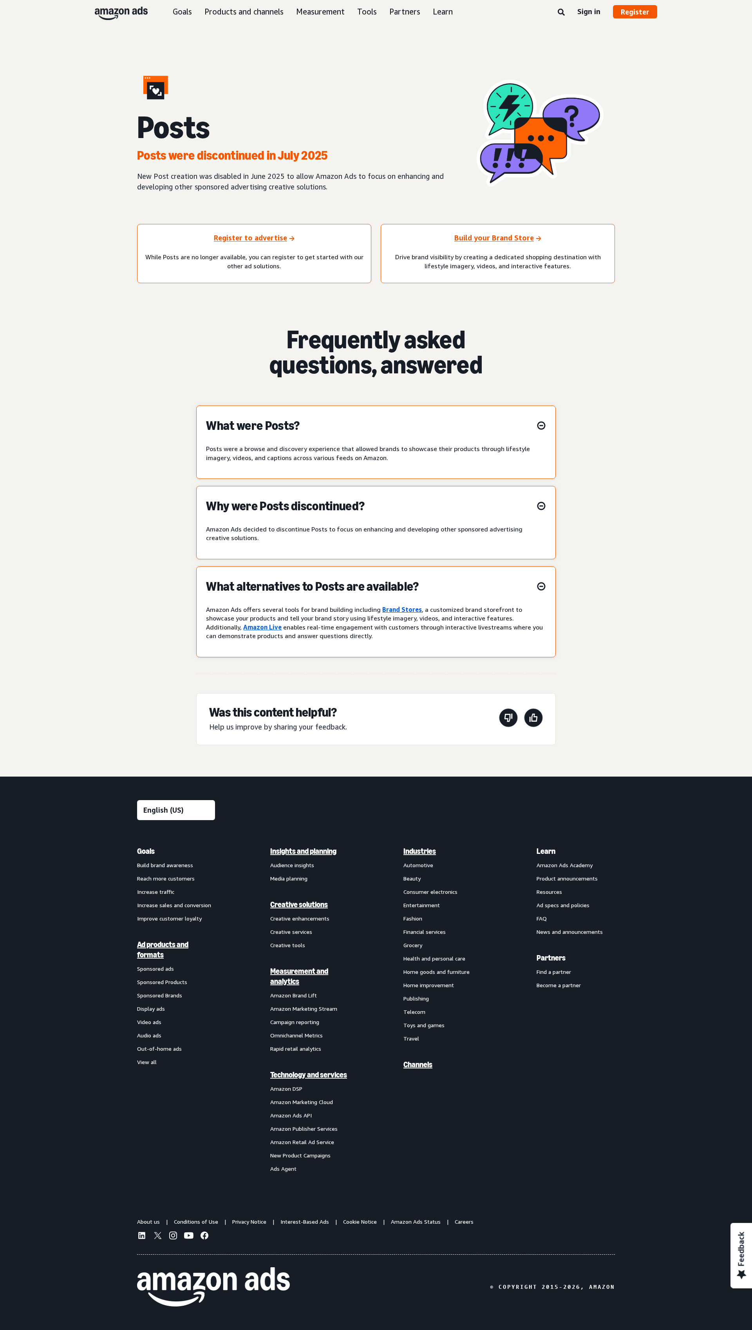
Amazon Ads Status (416, 1221)
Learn (443, 11)
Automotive (418, 865)
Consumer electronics (430, 891)
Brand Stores (402, 609)
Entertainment (421, 905)
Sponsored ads (155, 968)
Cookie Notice (360, 1221)
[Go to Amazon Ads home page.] (213, 1286)
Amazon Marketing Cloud (301, 1102)
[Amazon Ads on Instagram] (173, 1237)
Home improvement (428, 985)
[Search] (561, 12)
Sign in (588, 11)
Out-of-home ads (159, 1048)
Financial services (424, 931)
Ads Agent (283, 1168)
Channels (417, 1064)
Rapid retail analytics (295, 1048)
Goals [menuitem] (146, 851)
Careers (464, 1221)
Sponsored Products (162, 982)
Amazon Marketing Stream (303, 1008)
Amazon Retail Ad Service (302, 1142)
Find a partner (554, 971)
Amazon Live (262, 627)
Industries (419, 851)
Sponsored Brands (159, 995)
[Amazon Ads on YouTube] (188, 1237)
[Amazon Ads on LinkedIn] (141, 1237)
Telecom (414, 1011)
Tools (367, 11)
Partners (404, 11)
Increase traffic (155, 891)
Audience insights (292, 865)
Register (635, 11)
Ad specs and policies (563, 905)
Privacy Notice (249, 1221)
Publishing (416, 998)
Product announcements (567, 878)
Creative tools (287, 945)
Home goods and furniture (436, 971)
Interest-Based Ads (304, 1221)
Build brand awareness (165, 865)
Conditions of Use (196, 1221)
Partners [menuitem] (551, 957)
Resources (549, 891)
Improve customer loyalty (169, 918)
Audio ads (149, 1035)
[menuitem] (176, 1009)
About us (148, 1221)
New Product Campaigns (300, 1155)
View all (147, 1062)
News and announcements (570, 931)
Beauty (412, 878)
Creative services (291, 931)
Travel (411, 1038)
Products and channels (244, 11)
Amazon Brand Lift (293, 995)
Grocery (412, 945)
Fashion (412, 918)
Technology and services (308, 1074)
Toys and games (424, 1025)
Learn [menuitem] (546, 851)
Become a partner (559, 985)
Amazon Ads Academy (565, 865)
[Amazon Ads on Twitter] (157, 1236)
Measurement (320, 11)
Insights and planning (303, 851)
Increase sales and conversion (174, 905)
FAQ (542, 918)
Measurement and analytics (299, 976)
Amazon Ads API (291, 1115)
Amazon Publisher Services (304, 1128)
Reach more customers (166, 878)
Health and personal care (434, 958)
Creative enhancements (299, 918)
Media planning (288, 878)
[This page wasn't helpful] (508, 719)
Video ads (149, 1022)
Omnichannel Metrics (296, 1035)
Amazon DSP (286, 1088)
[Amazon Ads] (115, 12)
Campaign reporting (294, 1022)
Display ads (151, 1008)
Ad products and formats (162, 949)
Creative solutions (299, 904)
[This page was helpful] (533, 719)
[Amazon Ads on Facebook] (204, 1237)
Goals (182, 11)
